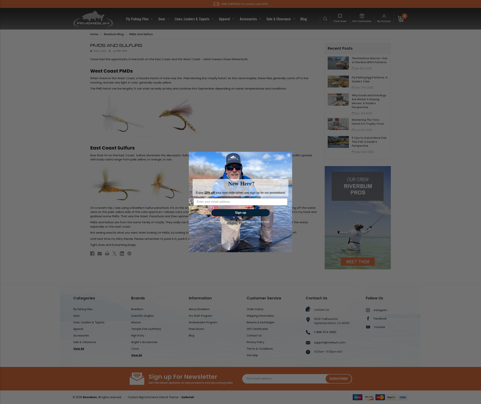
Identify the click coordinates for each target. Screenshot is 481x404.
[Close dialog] (289, 155)
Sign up (240, 212)
